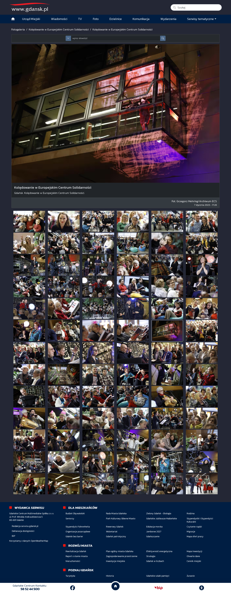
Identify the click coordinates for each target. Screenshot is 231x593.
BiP (13, 536)
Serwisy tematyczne (200, 19)
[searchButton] (163, 38)
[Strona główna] (13, 19)
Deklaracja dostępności (23, 531)
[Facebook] (72, 587)
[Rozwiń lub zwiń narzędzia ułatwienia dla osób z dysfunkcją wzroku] (202, 588)
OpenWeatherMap (39, 540)
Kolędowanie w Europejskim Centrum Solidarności (59, 29)
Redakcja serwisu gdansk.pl (25, 526)
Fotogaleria (18, 29)
